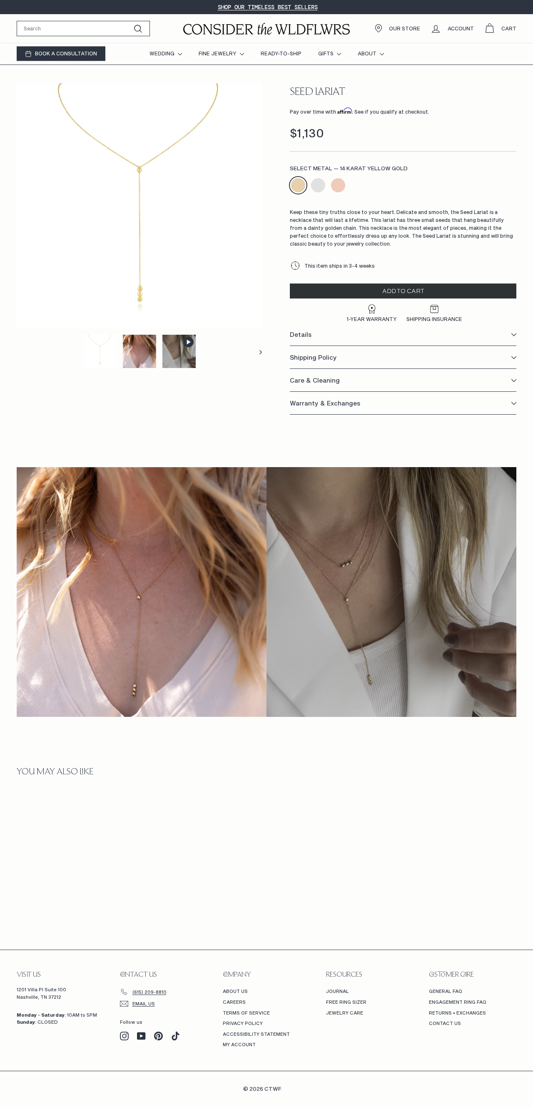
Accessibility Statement (256, 1034)
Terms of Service (246, 1012)
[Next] (257, 351)
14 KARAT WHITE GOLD (318, 185)
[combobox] (83, 28)
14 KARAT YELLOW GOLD (298, 185)
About (368, 53)
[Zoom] (139, 205)
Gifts (326, 53)
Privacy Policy (243, 1023)
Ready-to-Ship (281, 53)
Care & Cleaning (315, 380)
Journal (337, 991)
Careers (234, 1002)
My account (239, 1044)
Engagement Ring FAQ (457, 1002)
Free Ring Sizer (346, 1002)
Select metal (349, 168)
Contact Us (445, 1023)
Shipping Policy (313, 357)
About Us (235, 991)
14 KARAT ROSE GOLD (338, 185)
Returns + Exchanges (457, 1012)
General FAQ (445, 991)
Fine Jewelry (218, 53)
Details (300, 334)
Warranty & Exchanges (325, 403)
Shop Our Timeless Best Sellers (268, 7)
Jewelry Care (344, 1012)
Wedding (162, 53)
